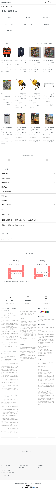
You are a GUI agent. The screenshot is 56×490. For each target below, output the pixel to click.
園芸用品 (4, 187)
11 (36, 160)
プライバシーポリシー (6, 475)
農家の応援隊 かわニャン (6, 2)
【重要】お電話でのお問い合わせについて (13, 225)
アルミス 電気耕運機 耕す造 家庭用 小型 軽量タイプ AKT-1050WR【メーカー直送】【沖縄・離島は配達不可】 (49, 131)
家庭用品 (4, 196)
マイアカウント (40, 463)
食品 (2, 209)
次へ (47, 160)
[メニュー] (54, 2)
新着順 (50, 43)
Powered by (20, 487)
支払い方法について (6, 470)
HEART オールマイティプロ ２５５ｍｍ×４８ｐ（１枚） (48, 62)
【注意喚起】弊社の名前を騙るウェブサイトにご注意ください (19, 220)
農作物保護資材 (6, 178)
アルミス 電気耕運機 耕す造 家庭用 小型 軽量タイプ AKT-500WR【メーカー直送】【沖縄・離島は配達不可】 (35, 131)
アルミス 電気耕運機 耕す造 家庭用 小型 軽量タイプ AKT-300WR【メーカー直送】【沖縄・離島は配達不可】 (21, 131)
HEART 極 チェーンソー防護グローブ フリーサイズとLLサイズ (6, 62)
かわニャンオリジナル (8, 239)
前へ (9, 160)
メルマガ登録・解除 (23, 465)
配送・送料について (6, 465)
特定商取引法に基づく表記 (7, 472)
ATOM (23, 468)
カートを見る (40, 465)
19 (44, 160)
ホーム (2, 6)
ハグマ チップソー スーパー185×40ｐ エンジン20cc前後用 (6, 94)
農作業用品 (4, 174)
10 (33, 160)
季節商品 (4, 200)
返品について (4, 468)
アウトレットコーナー (8, 215)
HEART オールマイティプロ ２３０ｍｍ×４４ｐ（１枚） (34, 62)
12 (39, 160)
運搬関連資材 (5, 182)
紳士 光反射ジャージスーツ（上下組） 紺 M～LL (21, 62)
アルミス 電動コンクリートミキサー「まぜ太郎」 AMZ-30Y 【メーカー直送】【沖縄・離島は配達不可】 (35, 96)
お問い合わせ (40, 468)
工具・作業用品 (9, 6)
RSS (20, 468)
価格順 (45, 43)
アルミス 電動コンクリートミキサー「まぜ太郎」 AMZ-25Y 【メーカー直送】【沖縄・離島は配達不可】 (21, 96)
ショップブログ (22, 463)
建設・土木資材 (6, 205)
